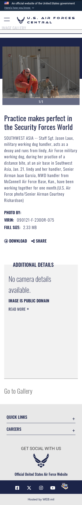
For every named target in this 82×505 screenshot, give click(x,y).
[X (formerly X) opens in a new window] (29, 488)
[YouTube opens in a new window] (53, 488)
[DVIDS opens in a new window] (64, 486)
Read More (18, 309)
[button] (19, 8)
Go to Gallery (18, 390)
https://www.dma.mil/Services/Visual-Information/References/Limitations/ (35, 364)
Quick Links (17, 417)
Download (17, 241)
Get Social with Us (41, 448)
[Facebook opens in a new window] (17, 488)
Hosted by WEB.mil (41, 499)
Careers (14, 429)
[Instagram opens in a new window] (41, 488)
